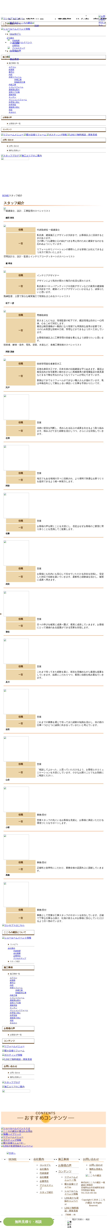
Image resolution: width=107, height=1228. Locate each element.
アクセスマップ (19, 958)
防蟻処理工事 (19, 82)
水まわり (12, 112)
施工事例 (63, 1159)
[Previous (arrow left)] (7, 613)
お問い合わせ (96, 1165)
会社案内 (11, 948)
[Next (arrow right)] (100, 613)
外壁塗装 (12, 105)
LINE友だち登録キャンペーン (72, 1201)
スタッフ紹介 (46, 1192)
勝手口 (11, 72)
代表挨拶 (17, 951)
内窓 (10, 75)
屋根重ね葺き (14, 90)
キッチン (12, 97)
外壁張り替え (14, 102)
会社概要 (17, 953)
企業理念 (17, 956)
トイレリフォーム (16, 87)
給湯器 (11, 69)
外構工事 (18, 80)
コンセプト (45, 1165)
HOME (13, 1159)
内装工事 (12, 85)
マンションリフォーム (18, 100)
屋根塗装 (12, 95)
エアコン (12, 67)
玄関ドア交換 (14, 92)
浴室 (10, 110)
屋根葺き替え (14, 107)
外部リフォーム (15, 77)
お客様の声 (64, 1165)
